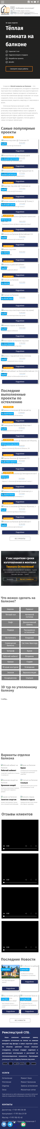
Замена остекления (29, 1086)
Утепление (6, 1082)
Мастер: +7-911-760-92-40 (12, 1117)
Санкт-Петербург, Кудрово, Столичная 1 (19, 1121)
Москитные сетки (28, 1090)
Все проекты (20, 539)
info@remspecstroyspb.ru (18, 13)
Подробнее (20, 151)
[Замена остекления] (5, 15)
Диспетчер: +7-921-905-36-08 (14, 1110)
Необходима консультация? (25, 8)
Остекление (7, 1078)
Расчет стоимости (27, 579)
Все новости (20, 1020)
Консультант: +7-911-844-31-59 (14, 1114)
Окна (4, 1090)
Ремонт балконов (28, 1082)
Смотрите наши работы (19, 69)
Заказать (9, 579)
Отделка (5, 1086)
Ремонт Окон (26, 1078)
